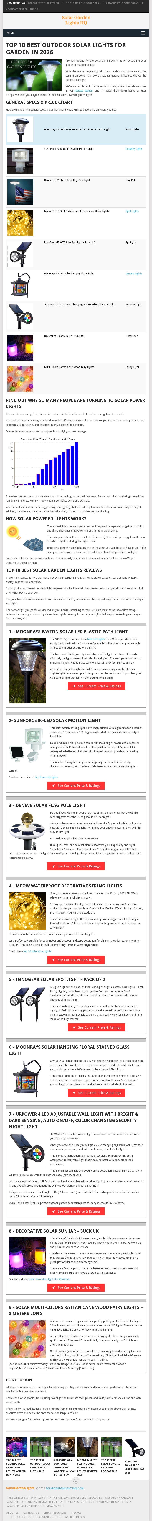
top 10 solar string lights (37, 951)
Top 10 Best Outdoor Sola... (83, 3)
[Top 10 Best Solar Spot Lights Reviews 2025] (135, 1447)
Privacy (76, 1512)
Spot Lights (132, 211)
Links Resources (55, 1512)
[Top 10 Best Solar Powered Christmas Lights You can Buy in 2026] (16, 1447)
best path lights (96, 639)
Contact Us (31, 1512)
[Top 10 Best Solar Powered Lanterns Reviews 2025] (111, 1447)
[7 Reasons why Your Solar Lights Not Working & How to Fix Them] (64, 1447)
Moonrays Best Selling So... (22, 9)
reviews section (84, 90)
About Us (12, 1512)
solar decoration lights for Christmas (49, 1279)
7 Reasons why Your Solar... (123, 3)
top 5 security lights (46, 777)
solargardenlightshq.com (64, 1488)
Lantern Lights (134, 273)
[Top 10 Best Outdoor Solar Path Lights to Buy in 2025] (40, 1447)
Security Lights (134, 148)
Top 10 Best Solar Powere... (44, 3)
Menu (10, 32)
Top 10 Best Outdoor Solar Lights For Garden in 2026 (48, 1516)
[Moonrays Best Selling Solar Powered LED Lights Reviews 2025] (87, 1447)
